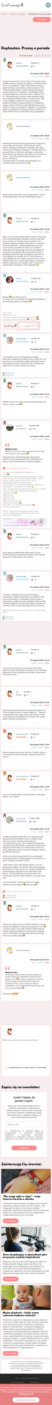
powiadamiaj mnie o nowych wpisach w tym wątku (27, 1067)
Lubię (40, 76)
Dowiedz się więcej (25, 1394)
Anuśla (19, 426)
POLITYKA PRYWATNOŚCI (30, 1378)
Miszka (19, 63)
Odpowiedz (41, 19)
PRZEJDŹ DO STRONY (26, 1400)
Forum (3, 14)
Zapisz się (24, 1148)
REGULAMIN (34, 1382)
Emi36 (18, 278)
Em (17, 692)
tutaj (7, 1141)
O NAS (17, 1378)
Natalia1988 (21, 339)
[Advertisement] (26, 35)
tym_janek (20, 818)
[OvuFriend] (12, 7)
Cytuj (33, 76)
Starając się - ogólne (17, 14)
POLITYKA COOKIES (17, 1382)
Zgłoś (47, 76)
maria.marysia (22, 734)
